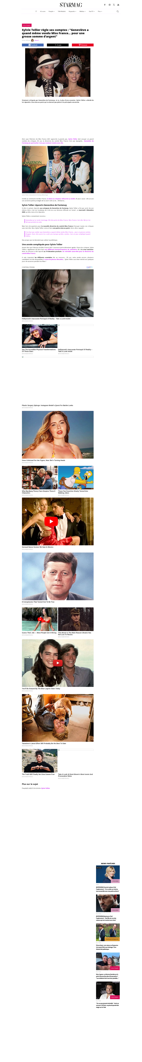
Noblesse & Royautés (112, 939)
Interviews (115, 881)
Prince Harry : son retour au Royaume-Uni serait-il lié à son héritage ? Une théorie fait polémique (107, 947)
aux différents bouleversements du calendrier (60, 249)
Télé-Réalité (61, 11)
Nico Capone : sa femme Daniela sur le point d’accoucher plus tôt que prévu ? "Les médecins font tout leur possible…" (107, 976)
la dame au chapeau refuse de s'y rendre (61, 199)
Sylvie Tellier (72, 139)
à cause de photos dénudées (53, 259)
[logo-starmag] (71, 5)
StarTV (91, 11)
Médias (82, 11)
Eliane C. (37, 40)
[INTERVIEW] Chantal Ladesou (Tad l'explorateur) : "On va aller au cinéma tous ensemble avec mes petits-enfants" (107, 889)
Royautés (72, 11)
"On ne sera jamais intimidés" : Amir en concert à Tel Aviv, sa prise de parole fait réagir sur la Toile (107, 1005)
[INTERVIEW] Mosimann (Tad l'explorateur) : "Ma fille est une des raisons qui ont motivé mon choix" (106, 918)
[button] (104, 6)
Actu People (114, 968)
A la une (42, 11)
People (51, 11)
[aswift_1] (71, 17)
